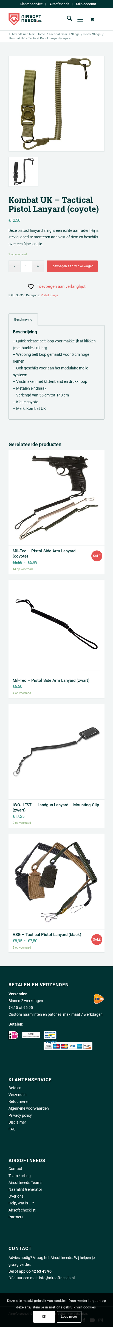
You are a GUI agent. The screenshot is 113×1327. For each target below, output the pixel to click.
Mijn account (86, 4)
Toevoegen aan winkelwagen (72, 266)
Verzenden (18, 1094)
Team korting (20, 1176)
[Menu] (80, 19)
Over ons (16, 1196)
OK (44, 1317)
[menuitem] (31, 4)
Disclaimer (17, 1122)
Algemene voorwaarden (29, 1108)
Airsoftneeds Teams (25, 1182)
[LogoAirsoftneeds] (47, 19)
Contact (15, 1168)
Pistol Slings (49, 295)
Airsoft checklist (22, 1210)
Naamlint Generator (25, 1189)
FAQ (12, 1129)
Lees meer (69, 1317)
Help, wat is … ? (21, 1203)
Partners (16, 1217)
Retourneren (19, 1101)
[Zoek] (66, 19)
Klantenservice (31, 4)
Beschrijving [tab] (23, 319)
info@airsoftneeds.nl (57, 1278)
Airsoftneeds (59, 4)
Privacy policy (20, 1115)
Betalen (15, 1088)
